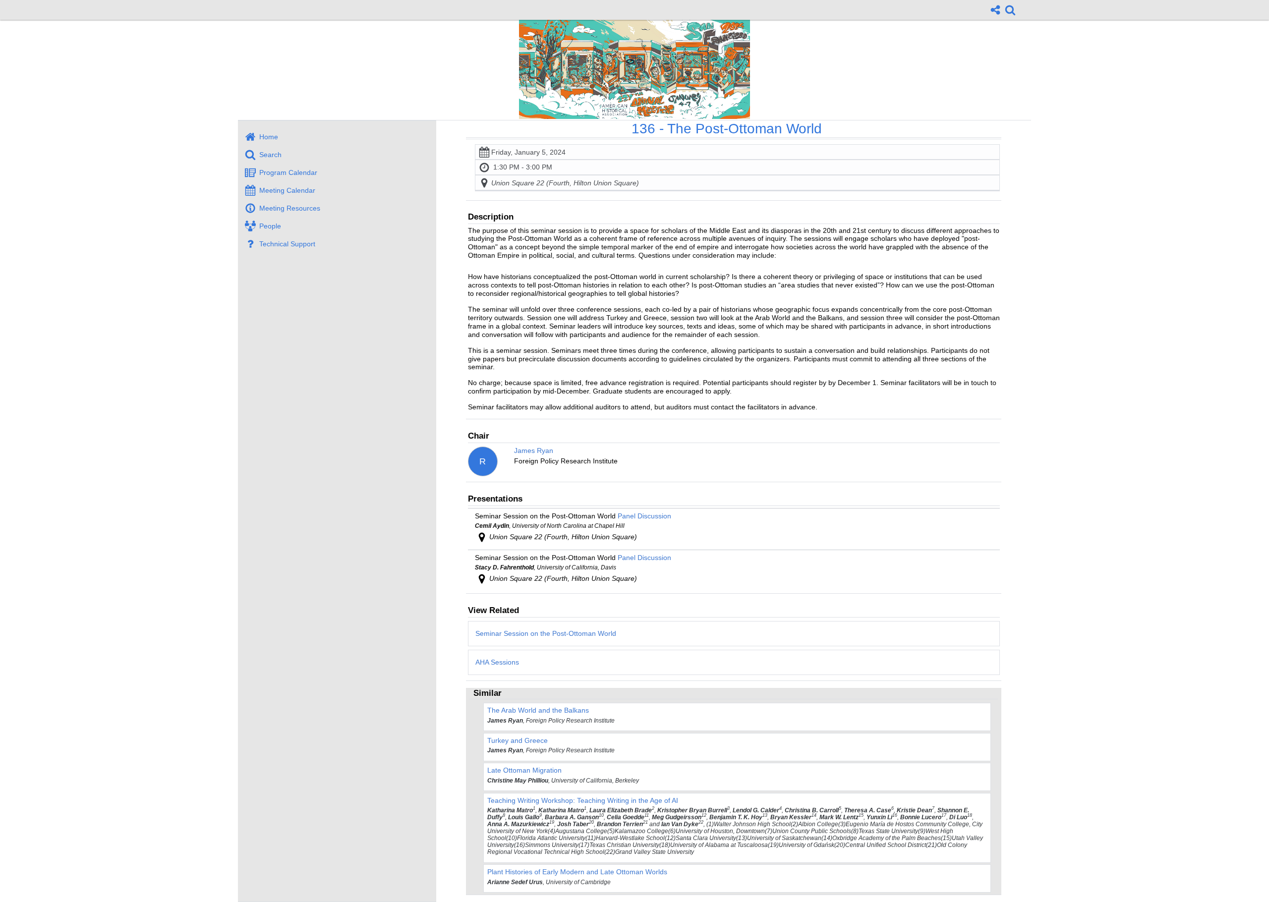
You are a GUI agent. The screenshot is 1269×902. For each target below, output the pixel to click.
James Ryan (533, 450)
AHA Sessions (497, 662)
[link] (1010, 9)
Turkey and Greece (517, 740)
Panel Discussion (644, 516)
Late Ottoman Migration (524, 770)
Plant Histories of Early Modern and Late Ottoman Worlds (577, 872)
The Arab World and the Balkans (538, 710)
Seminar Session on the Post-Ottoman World (545, 633)
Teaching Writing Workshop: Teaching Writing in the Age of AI (582, 800)
